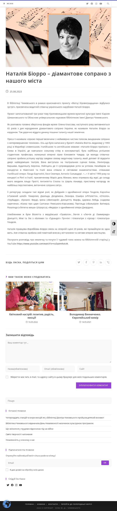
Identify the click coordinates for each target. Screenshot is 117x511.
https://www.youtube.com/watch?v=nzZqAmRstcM (42, 243)
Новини (41, 504)
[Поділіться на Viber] (108, 262)
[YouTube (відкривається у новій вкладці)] (100, 4)
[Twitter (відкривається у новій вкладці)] (87, 4)
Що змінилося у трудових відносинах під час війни (29, 428)
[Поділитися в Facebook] (86, 262)
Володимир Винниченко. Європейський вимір (85, 316)
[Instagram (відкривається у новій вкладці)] (96, 4)
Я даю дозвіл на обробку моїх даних (27, 469)
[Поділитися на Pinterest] (93, 262)
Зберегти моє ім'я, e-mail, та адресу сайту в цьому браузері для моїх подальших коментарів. (58, 377)
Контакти (53, 504)
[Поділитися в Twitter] (79, 262)
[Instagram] (16, 485)
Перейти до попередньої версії (76, 504)
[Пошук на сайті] (108, 3)
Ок (105, 462)
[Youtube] (20, 485)
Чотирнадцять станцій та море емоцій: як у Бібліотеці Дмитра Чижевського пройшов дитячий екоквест (55, 417)
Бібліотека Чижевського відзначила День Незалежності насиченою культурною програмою (50, 423)
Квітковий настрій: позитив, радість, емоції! (31, 316)
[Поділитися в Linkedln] (101, 262)
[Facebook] (12, 485)
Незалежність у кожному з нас (20, 440)
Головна (29, 504)
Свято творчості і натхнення (19, 434)
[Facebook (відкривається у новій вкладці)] (92, 4)
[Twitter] (8, 485)
